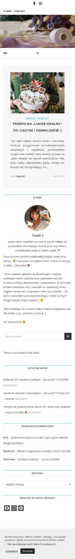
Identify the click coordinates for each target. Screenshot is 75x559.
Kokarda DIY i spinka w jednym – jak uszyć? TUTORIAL (36, 379)
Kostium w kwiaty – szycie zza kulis (39, 459)
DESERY (30, 118)
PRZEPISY (43, 118)
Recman (9, 459)
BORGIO (9, 451)
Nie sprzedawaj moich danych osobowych (32, 544)
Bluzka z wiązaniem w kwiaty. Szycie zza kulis (44, 451)
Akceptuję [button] (27, 551)
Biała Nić (37, 27)
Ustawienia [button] (11, 551)
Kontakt (19, 11)
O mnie (7, 11)
